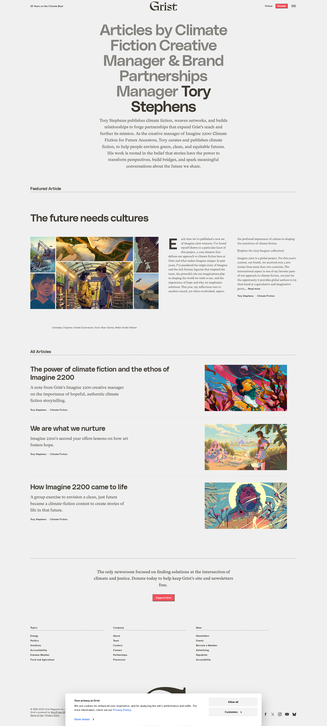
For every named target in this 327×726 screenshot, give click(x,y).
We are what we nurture (67, 428)
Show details (82, 719)
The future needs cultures (89, 217)
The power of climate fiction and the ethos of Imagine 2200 (99, 373)
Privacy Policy (52, 715)
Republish (201, 654)
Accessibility (203, 659)
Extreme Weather (39, 654)
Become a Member (206, 645)
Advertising (202, 650)
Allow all (233, 701)
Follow (268, 5)
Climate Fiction (266, 295)
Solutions (35, 645)
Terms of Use (36, 715)
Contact (117, 645)
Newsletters (202, 635)
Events (200, 640)
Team (116, 640)
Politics (34, 640)
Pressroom (119, 659)
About (116, 635)
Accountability (38, 650)
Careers (117, 650)
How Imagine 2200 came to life (78, 487)
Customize (231, 711)
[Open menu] (294, 6)
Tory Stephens (245, 295)
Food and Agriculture (42, 659)
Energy (34, 635)
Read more (254, 288)
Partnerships (120, 654)
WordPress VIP (58, 712)
